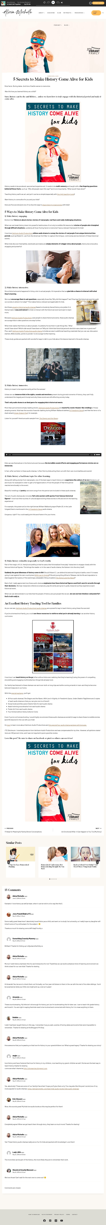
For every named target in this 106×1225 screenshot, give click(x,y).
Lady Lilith (17, 1152)
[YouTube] (61, 1220)
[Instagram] (55, 1220)
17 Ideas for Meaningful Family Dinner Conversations (23, 830)
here (8, 725)
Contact (75, 1214)
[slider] (98, 454)
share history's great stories (52, 205)
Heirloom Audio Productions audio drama (27, 331)
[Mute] (94, 455)
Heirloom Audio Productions (22, 233)
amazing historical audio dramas (24, 307)
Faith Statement (47, 1214)
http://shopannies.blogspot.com (35, 1068)
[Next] (97, 862)
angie (15, 1055)
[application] (53, 454)
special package (17, 693)
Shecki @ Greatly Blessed (23, 1170)
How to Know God (34, 1214)
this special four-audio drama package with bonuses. (68, 725)
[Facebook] (44, 1220)
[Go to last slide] (8, 862)
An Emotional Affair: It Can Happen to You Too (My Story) (81, 830)
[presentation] (20, 854)
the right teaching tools (65, 194)
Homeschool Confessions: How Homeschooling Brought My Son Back (52, 867)
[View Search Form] (103, 13)
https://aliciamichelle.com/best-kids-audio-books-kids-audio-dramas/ (53, 1089)
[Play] (7, 455)
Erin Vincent (17, 1099)
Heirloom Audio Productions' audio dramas (31, 608)
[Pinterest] (50, 1220)
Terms (68, 1214)
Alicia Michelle (18, 896)
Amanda (16, 997)
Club (59, 12)
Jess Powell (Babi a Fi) (21, 914)
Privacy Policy (59, 1214)
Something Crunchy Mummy (24, 938)
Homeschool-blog (53, 76)
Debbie (15, 1017)
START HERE (95, 13)
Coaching (51, 12)
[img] (90, 3)
